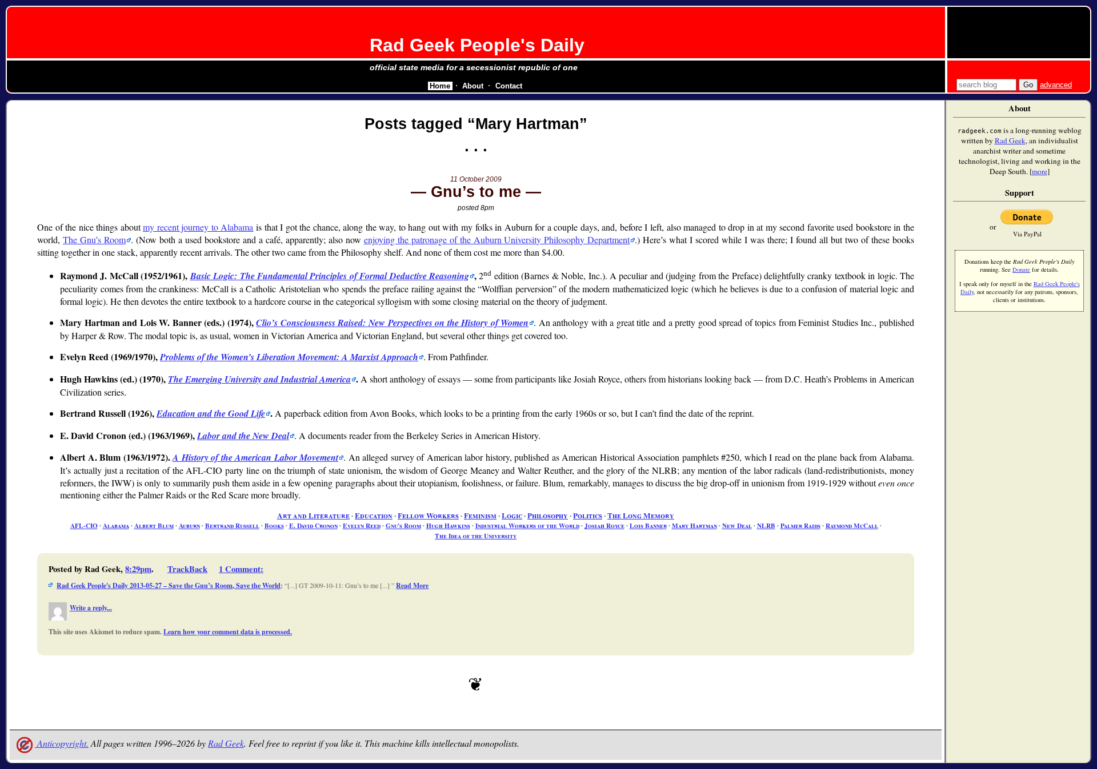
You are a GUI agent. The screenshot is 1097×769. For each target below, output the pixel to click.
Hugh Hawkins (448, 525)
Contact (508, 86)
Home (440, 86)
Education (374, 515)
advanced (1056, 84)
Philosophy (547, 515)
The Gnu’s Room (94, 239)
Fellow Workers (428, 515)
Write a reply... (91, 608)
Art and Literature (313, 515)
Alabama (116, 525)
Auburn (189, 525)
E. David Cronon (313, 525)
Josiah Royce (604, 525)
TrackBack (187, 569)
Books (274, 525)
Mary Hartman (694, 525)
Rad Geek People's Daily (477, 45)
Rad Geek (226, 743)
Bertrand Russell (232, 525)
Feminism (480, 515)
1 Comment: (241, 569)
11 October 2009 (476, 179)
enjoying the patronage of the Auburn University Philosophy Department (497, 239)
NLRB (766, 525)
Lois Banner (648, 525)
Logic (512, 515)
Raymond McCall (852, 525)
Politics (587, 515)
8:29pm (138, 569)
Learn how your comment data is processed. (227, 632)
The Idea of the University (476, 536)
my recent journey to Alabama (198, 227)
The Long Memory (640, 515)
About (472, 86)
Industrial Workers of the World (527, 525)
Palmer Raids (800, 525)
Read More (412, 585)
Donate (1021, 269)
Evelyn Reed (362, 525)
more (1039, 171)
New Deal (737, 525)
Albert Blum (154, 525)
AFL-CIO (84, 525)
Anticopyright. (62, 743)
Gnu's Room (403, 525)
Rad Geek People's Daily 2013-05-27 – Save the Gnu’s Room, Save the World (169, 585)
